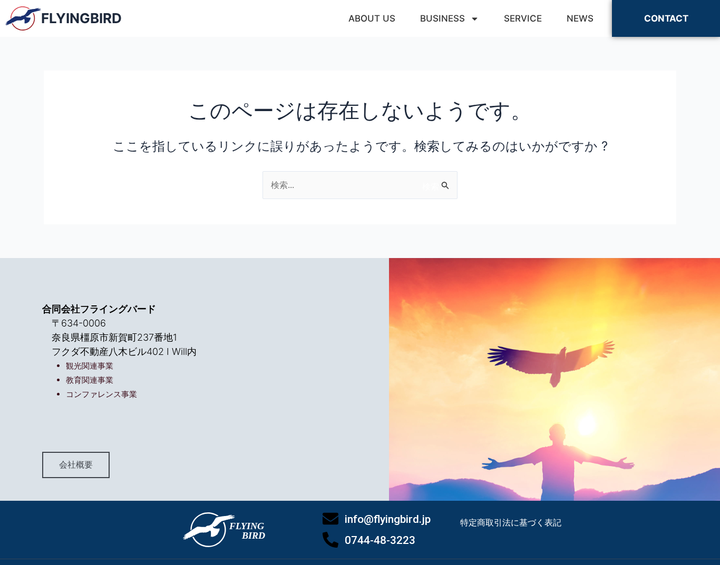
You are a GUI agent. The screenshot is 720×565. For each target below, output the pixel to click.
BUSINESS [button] (442, 18)
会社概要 (76, 465)
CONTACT (666, 18)
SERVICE (523, 18)
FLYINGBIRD (81, 18)
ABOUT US (371, 18)
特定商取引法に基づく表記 (510, 522)
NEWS (580, 18)
